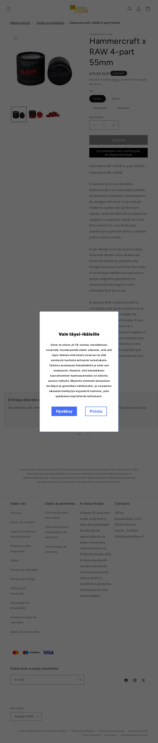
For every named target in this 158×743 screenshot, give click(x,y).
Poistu (96, 411)
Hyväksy (64, 411)
